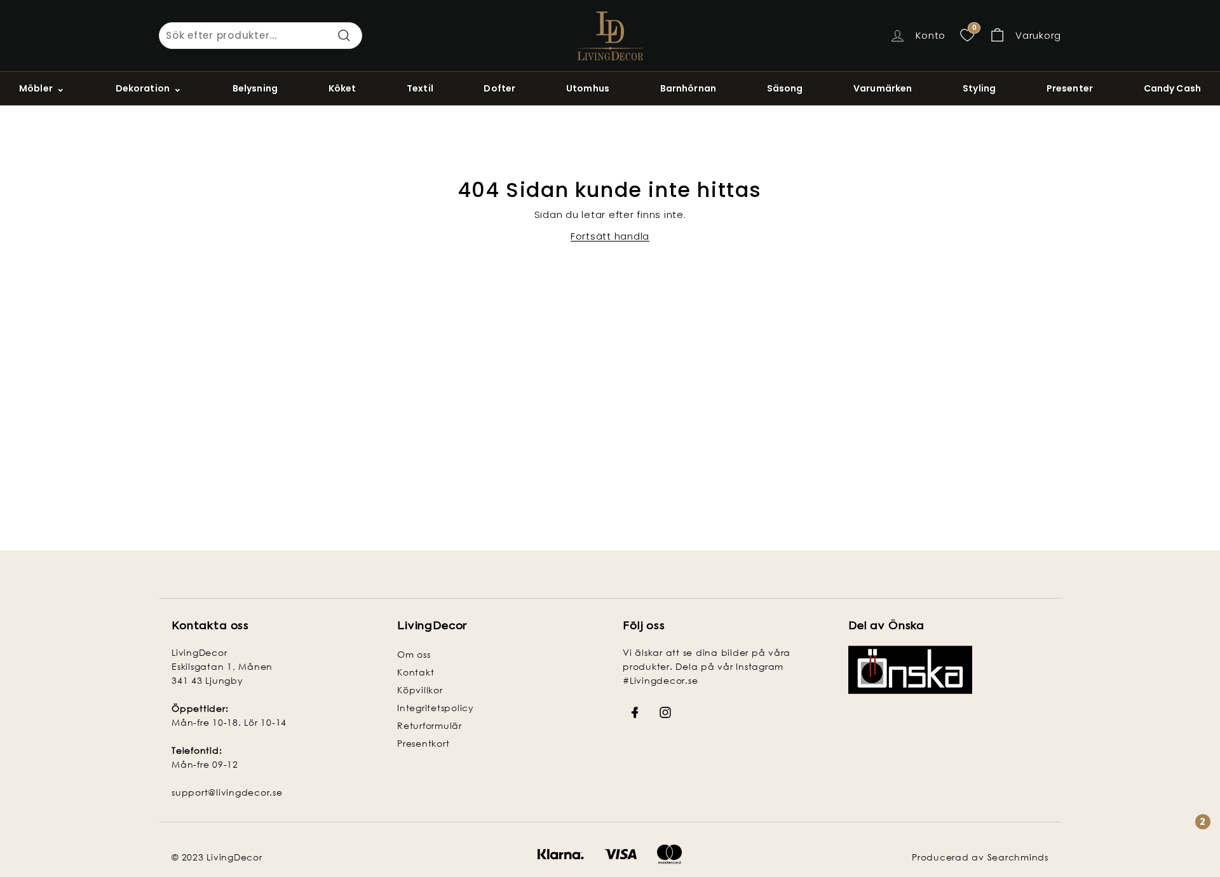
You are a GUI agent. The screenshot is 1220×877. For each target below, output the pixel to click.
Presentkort (423, 743)
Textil (420, 88)
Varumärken (882, 88)
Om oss (414, 654)
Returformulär (429, 725)
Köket (342, 88)
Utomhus (587, 88)
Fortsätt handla (610, 236)
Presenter (1070, 88)
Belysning (255, 88)
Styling (979, 88)
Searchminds (1017, 857)
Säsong (785, 88)
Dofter (499, 88)
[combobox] (260, 35)
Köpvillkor (420, 690)
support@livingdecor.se (227, 792)
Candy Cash (1172, 88)
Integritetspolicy (435, 708)
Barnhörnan (688, 88)
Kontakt (415, 672)
